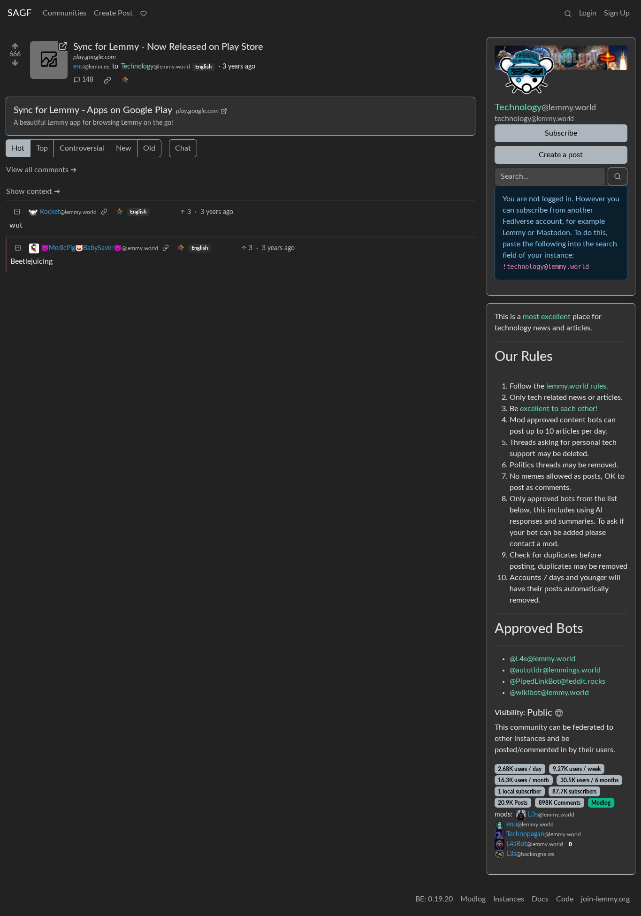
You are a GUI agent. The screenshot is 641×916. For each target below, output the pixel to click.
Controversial (82, 148)
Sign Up (617, 13)
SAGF (19, 13)
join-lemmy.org (605, 899)
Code (564, 899)
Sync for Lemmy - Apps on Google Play (93, 110)
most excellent (547, 317)
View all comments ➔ (41, 170)
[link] (107, 80)
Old (149, 148)
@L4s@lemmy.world (542, 659)
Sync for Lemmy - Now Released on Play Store (168, 47)
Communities (64, 13)
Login (587, 13)
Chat (183, 148)
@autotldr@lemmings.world (555, 670)
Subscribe (561, 133)
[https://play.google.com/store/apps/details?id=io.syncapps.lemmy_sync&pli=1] (49, 60)
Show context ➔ (33, 191)
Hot (18, 148)
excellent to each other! (558, 408)
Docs (540, 899)
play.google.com (94, 57)
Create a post (561, 155)
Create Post (113, 13)
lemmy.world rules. (577, 386)
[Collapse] (16, 212)
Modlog (600, 803)
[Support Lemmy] (144, 13)
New (123, 148)
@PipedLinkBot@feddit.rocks (557, 681)
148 (87, 79)
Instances (508, 899)
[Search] (567, 13)
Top (42, 148)
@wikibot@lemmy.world (549, 692)
